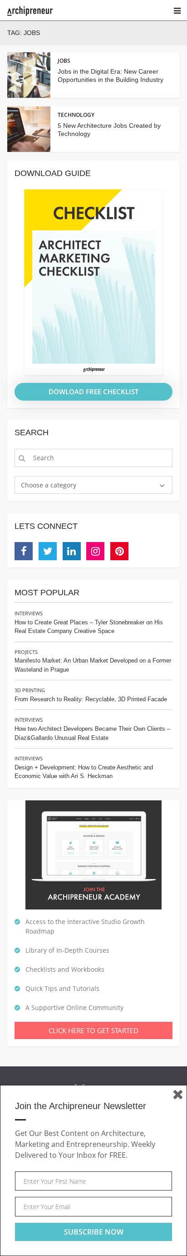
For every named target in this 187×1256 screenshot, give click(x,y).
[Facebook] (24, 551)
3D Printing (30, 690)
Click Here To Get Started (93, 1030)
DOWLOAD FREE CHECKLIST (93, 391)
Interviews (29, 613)
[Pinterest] (119, 551)
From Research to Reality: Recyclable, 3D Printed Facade (91, 699)
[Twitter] (48, 551)
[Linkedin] (72, 551)
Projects (26, 651)
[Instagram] (95, 551)
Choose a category (48, 485)
